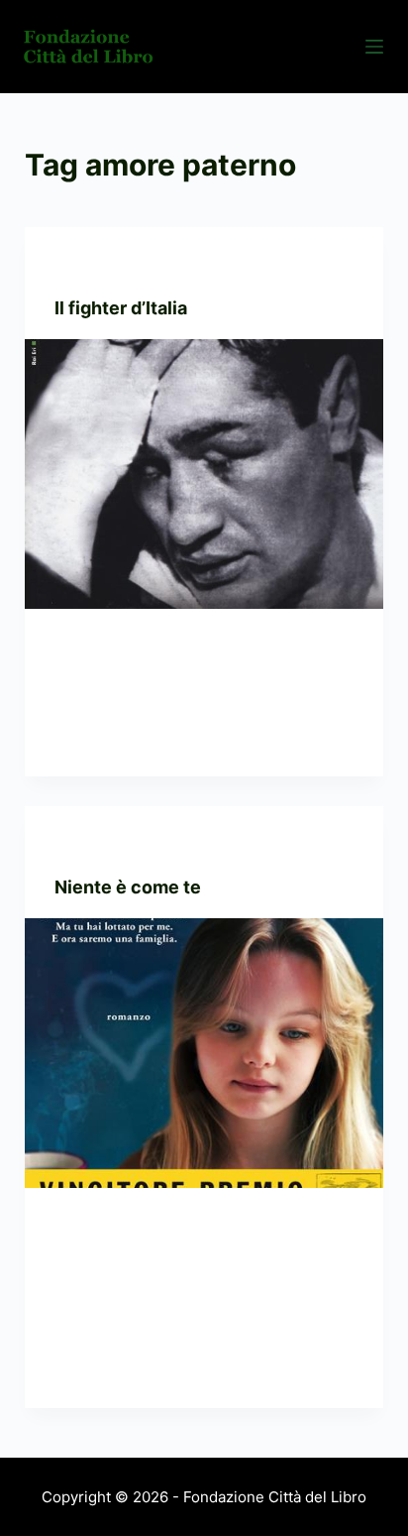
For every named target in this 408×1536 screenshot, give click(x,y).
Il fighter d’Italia (120, 307)
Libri (68, 266)
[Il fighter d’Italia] (204, 474)
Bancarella (95, 845)
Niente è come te (127, 887)
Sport (110, 266)
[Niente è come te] (204, 1053)
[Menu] (374, 47)
